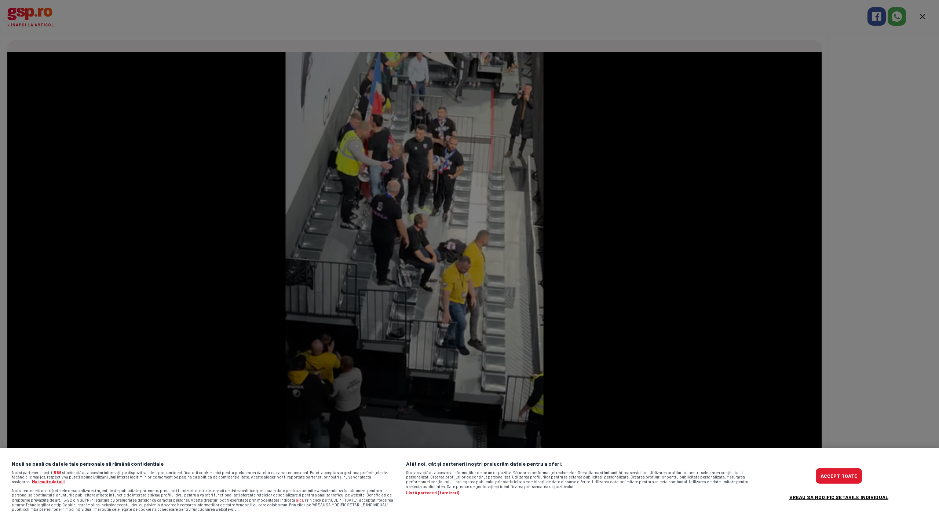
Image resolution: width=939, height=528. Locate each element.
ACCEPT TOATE (839, 476)
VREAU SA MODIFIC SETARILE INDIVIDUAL (838, 497)
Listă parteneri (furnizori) (432, 493)
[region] (469, 488)
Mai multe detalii (48, 481)
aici (299, 499)
